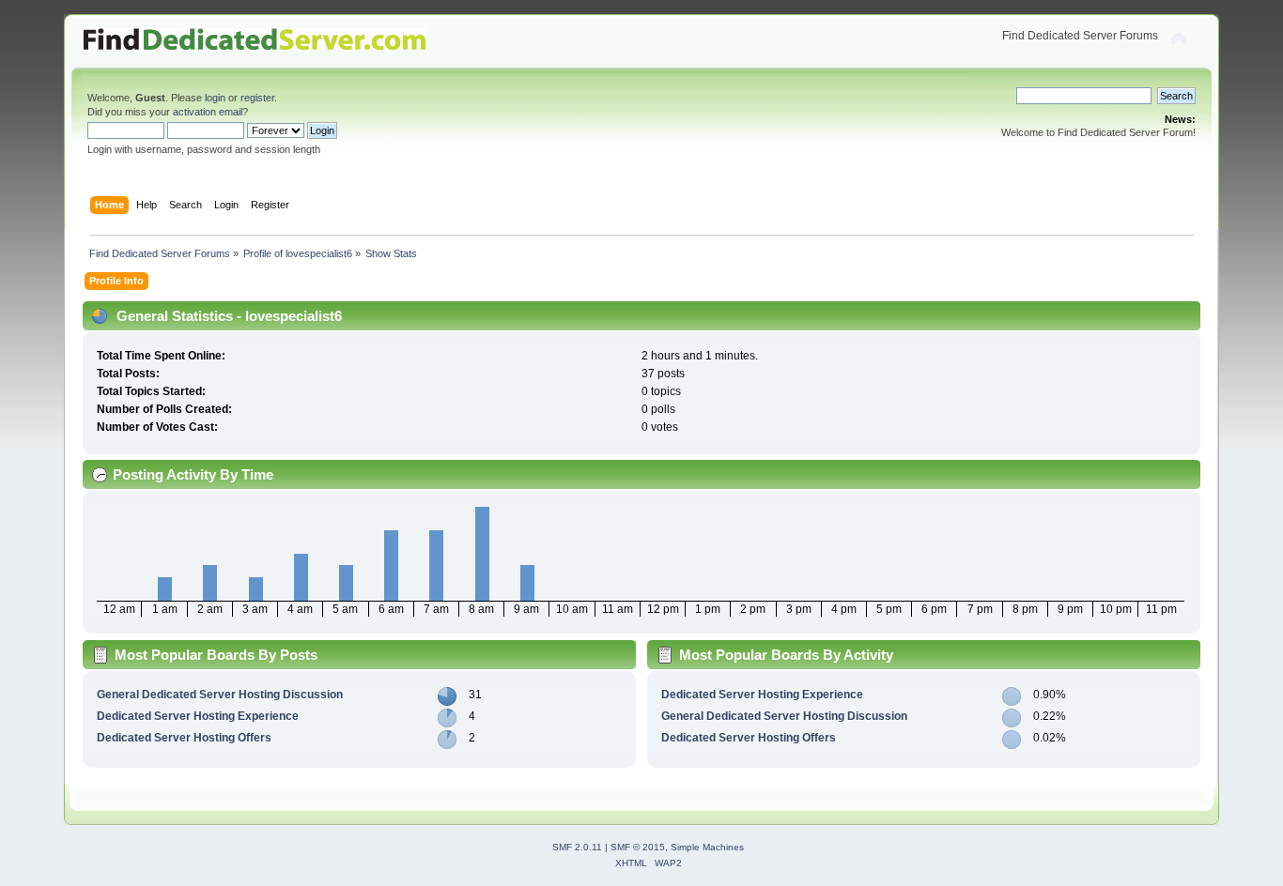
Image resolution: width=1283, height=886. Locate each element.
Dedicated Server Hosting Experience (198, 716)
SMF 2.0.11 (577, 847)
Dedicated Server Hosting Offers (184, 737)
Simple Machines (707, 847)
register (257, 97)
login (215, 97)
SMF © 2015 (638, 847)
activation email (207, 111)
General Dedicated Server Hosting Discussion (220, 694)
